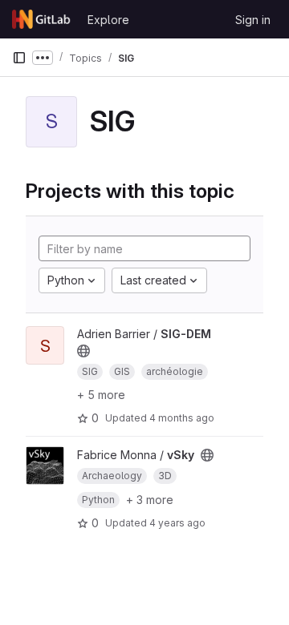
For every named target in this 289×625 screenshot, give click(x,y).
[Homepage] (42, 19)
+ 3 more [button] (149, 499)
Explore (108, 19)
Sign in (253, 19)
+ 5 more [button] (101, 394)
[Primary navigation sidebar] (19, 58)
